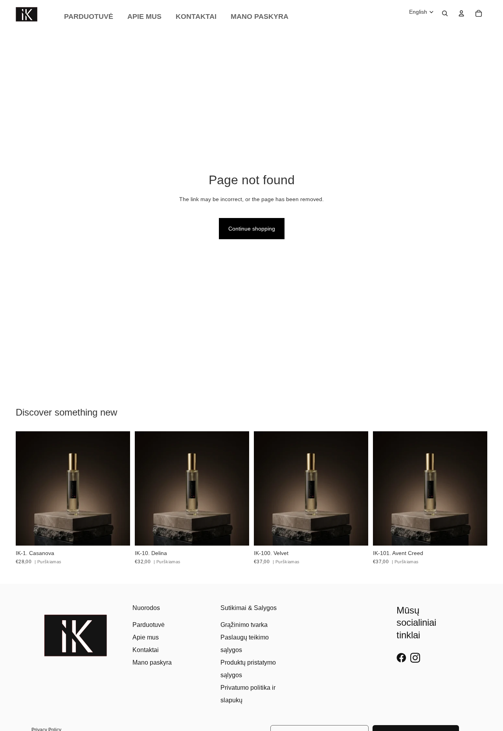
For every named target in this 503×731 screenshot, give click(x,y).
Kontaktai (145, 650)
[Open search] (444, 13)
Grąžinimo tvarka (244, 624)
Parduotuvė (148, 624)
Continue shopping (251, 228)
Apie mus (145, 637)
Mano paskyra (152, 662)
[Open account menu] (461, 13)
